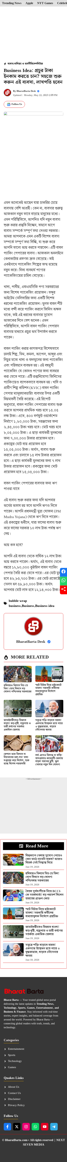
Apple (29, 3)
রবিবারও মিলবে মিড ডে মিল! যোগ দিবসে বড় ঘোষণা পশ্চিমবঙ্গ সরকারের (17, 688)
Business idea (44, 606)
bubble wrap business (18, 603)
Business (28, 606)
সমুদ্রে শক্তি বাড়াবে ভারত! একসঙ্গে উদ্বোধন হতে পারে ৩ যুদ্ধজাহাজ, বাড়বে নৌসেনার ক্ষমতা (49, 725)
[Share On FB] (63, 572)
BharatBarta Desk (26, 91)
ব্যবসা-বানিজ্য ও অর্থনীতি (20, 64)
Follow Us (17, 104)
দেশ (35, 64)
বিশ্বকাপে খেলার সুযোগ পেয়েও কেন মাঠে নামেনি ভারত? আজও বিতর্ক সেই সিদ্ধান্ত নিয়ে (43, 859)
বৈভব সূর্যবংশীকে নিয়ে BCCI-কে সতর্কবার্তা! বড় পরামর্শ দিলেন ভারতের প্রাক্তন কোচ (44, 895)
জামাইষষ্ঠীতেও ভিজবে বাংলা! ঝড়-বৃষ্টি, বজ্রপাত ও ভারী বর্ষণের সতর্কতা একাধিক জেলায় (17, 725)
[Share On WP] (63, 581)
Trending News (11, 3)
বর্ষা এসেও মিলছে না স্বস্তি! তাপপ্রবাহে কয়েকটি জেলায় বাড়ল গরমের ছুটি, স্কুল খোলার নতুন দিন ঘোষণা (49, 760)
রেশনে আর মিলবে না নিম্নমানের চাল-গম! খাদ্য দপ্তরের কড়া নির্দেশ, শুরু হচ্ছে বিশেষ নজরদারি (16, 759)
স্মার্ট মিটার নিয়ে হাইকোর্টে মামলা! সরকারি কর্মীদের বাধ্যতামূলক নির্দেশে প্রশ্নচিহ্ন (48, 689)
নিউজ (40, 64)
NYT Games (45, 3)
